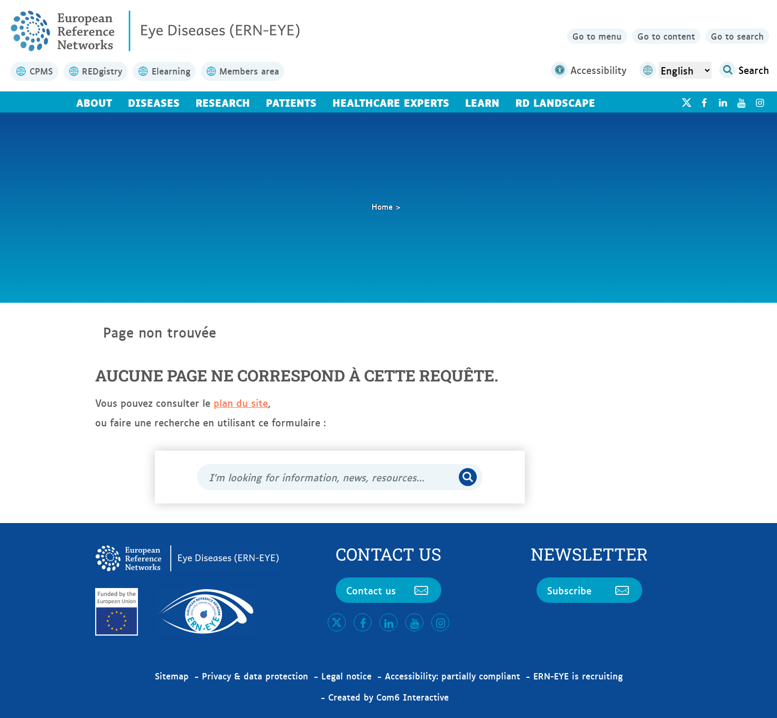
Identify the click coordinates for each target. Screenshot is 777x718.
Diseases (154, 102)
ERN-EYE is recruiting (578, 676)
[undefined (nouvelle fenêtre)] (703, 102)
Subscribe (569, 590)
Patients (291, 102)
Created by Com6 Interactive (388, 697)
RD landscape (555, 102)
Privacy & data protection (255, 676)
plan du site (241, 403)
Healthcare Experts (390, 102)
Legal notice (346, 676)
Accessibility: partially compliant (452, 676)
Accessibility (598, 70)
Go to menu (597, 36)
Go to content (666, 36)
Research (223, 102)
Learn (482, 102)
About (94, 102)
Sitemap (172, 676)
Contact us (371, 590)
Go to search (737, 36)
